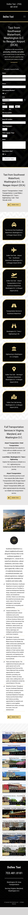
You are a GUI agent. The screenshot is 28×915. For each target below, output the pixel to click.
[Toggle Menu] (25, 16)
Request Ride (9, 159)
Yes (5, 93)
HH (3, 109)
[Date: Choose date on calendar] (25, 100)
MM (10, 109)
